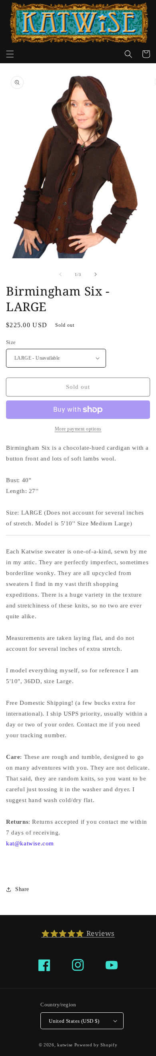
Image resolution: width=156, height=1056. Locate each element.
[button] (10, 54)
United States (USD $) (74, 1021)
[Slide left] (60, 274)
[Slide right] (95, 274)
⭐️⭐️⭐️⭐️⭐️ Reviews (78, 933)
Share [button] (22, 889)
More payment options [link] (78, 429)
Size (11, 342)
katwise (65, 1044)
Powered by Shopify (96, 1044)
